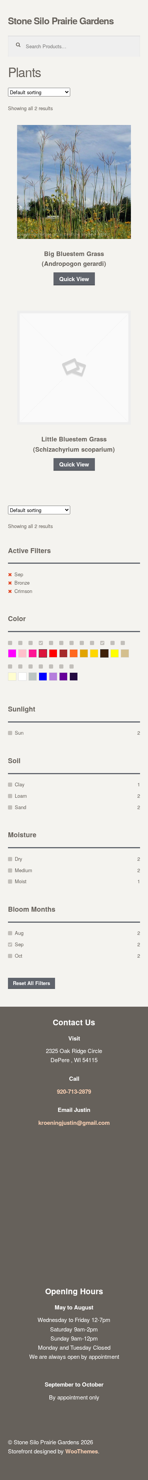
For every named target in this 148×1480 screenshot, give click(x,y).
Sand (20, 807)
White (26, 676)
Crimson (23, 591)
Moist (21, 881)
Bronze (22, 582)
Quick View (74, 279)
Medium (23, 870)
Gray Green (36, 676)
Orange (77, 653)
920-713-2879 (74, 1091)
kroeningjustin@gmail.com (74, 1122)
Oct (18, 955)
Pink (26, 653)
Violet (77, 676)
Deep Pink (36, 653)
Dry (18, 858)
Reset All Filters (31, 983)
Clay (19, 784)
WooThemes (81, 1451)
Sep (18, 574)
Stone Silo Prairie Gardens (60, 20)
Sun (19, 732)
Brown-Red (67, 653)
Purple (67, 676)
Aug (19, 932)
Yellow (118, 653)
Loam (21, 795)
